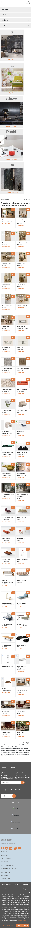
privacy (3, 868)
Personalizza (8, 925)
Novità (7, 199)
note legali (4, 855)
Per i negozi (4, 875)
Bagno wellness (6, 884)
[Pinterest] (6, 848)
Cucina (16, 884)
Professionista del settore (9, 773)
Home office (25, 884)
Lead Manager (5, 879)
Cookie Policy (11, 868)
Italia (4, 796)
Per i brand (4, 862)
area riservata (5, 872)
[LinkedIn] (10, 848)
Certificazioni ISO (6, 858)
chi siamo (4, 852)
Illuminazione (8, 889)
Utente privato (21, 773)
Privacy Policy (22, 920)
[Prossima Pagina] (28, 199)
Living (24, 889)
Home (2, 199)
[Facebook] (2, 848)
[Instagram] (15, 848)
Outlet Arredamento (7, 865)
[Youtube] (19, 848)
